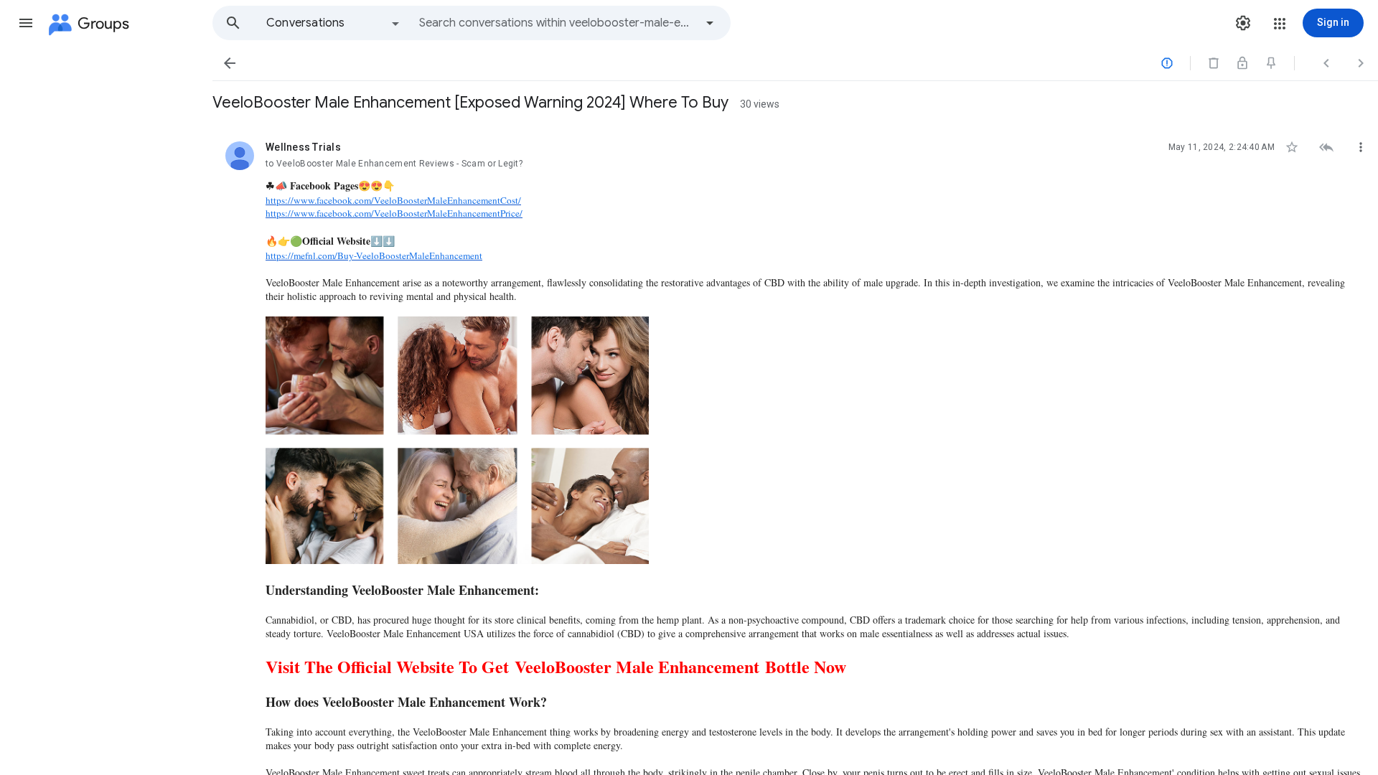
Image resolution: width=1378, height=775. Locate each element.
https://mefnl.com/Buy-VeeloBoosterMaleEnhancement (374, 255)
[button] (26, 23)
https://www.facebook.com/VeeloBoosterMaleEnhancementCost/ (393, 200)
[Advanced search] (710, 22)
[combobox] (556, 22)
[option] (334, 22)
